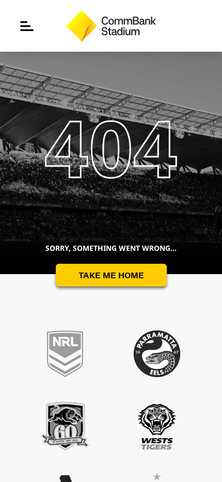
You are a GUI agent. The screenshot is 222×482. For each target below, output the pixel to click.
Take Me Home (111, 275)
